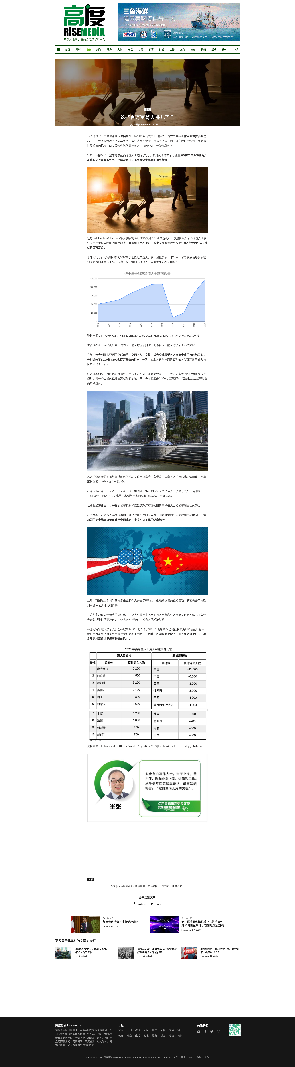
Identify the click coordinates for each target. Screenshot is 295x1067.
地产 (109, 49)
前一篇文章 (108, 918)
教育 (151, 49)
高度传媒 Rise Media (113, 1057)
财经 (161, 49)
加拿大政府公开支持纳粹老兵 (121, 921)
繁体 (224, 49)
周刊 (78, 49)
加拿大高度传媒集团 (66, 1030)
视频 (203, 49)
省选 (88, 49)
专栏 (130, 49)
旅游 (193, 49)
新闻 (98, 49)
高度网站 (77, 1041)
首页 (67, 49)
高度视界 (90, 1041)
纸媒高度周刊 (94, 1037)
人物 (119, 49)
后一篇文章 (186, 918)
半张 (134, 124)
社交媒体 (102, 1041)
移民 (140, 49)
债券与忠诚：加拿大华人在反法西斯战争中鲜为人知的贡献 (157, 950)
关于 (175, 1057)
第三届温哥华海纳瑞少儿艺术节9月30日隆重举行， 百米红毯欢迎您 (202, 923)
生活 (172, 49)
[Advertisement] (147, 848)
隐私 (183, 1057)
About (167, 1057)
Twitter (158, 903)
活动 (213, 49)
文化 (182, 49)
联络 (199, 1057)
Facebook (141, 903)
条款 (191, 1057)
